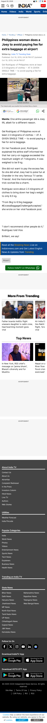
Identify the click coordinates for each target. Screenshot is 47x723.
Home (4, 11)
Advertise (6, 479)
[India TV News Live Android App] (12, 660)
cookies (9, 720)
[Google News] (8, 111)
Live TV (5, 497)
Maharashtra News (31, 593)
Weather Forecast (9, 517)
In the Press (7, 487)
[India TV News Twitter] (42, 1)
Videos (12, 11)
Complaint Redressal (10, 483)
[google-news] (35, 646)
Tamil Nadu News (9, 614)
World (28, 11)
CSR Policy (17, 693)
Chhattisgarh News (10, 621)
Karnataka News (8, 632)
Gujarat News (7, 625)
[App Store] (34, 660)
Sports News (7, 553)
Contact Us (6, 472)
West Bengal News (31, 603)
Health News (7, 567)
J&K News (6, 628)
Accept (22, 720)
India (21, 11)
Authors (5, 501)
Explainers (6, 560)
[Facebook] (4, 646)
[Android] (36, 1)
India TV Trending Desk (21, 54)
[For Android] (12, 675)
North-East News (9, 610)
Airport (6, 260)
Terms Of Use (21, 690)
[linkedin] (29, 646)
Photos (5, 543)
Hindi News (6, 494)
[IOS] (34, 1)
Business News (8, 564)
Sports (37, 11)
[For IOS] (34, 675)
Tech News (6, 557)
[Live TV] (43, 5)
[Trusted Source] (22, 111)
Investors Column (9, 490)
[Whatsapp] (37, 111)
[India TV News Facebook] (40, 1)
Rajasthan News (30, 596)
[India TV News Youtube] (45, 1)
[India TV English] (25, 6)
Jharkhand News (9, 603)
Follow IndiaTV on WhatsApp (21, 268)
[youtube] (23, 646)
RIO (26, 693)
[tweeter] (10, 646)
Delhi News (6, 596)
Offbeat (19, 35)
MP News (6, 607)
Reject (37, 720)
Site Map (9, 690)
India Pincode (7, 521)
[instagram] (16, 646)
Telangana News (30, 600)
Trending (12, 35)
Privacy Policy (36, 690)
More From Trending (23, 296)
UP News (5, 618)
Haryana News (8, 600)
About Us (5, 476)
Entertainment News (10, 550)
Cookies (6, 715)
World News (7, 539)
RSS (32, 693)
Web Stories (7, 504)
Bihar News (6, 593)
